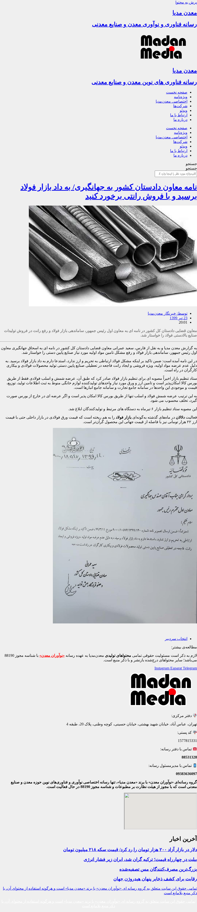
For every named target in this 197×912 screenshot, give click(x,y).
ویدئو (183, 110)
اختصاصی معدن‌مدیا (171, 101)
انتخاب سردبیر (176, 639)
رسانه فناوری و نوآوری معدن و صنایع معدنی (144, 24)
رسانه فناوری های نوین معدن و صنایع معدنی (144, 82)
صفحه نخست (176, 92)
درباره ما (180, 120)
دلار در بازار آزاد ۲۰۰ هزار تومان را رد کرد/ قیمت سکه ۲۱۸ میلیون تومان (130, 849)
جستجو (191, 164)
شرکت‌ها (180, 106)
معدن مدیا (184, 13)
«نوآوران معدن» (52, 655)
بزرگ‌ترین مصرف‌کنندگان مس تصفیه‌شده (158, 869)
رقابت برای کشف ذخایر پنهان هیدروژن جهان (155, 878)
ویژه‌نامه (180, 97)
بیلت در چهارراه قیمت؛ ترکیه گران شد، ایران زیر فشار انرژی (140, 859)
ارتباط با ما (178, 115)
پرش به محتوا (186, 2)
